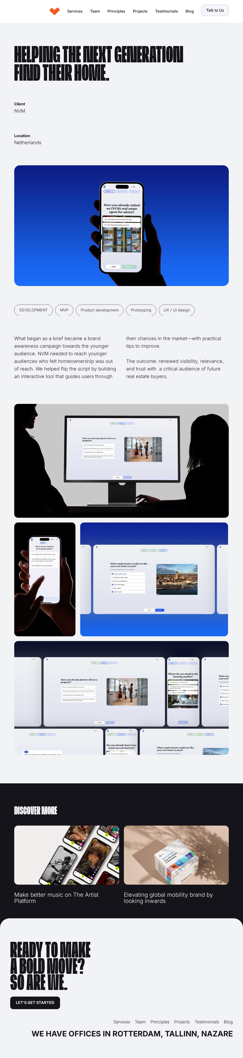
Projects (140, 11)
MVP (64, 310)
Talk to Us (215, 10)
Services (75, 11)
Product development (100, 310)
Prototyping (141, 310)
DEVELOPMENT (33, 310)
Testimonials (166, 11)
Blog (190, 11)
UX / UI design (177, 310)
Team (95, 11)
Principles (116, 11)
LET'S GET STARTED (35, 1002)
